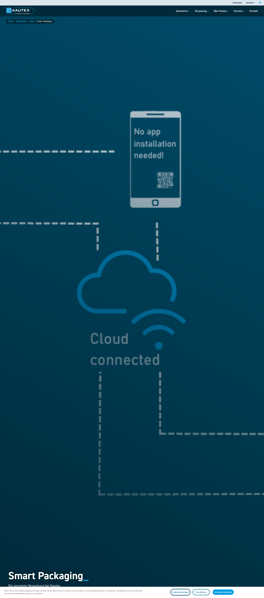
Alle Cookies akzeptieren (223, 592)
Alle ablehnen (201, 592)
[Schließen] (260, 592)
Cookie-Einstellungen (180, 592)
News (31, 21)
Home (10, 21)
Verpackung (21, 21)
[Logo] (20, 11)
